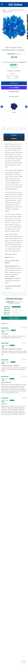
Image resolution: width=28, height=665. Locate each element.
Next (26, 107)
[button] (2, 4)
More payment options (14, 91)
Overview (14, 135)
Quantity (13, 73)
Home (4, 10)
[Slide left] (10, 42)
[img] (4, 328)
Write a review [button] (14, 318)
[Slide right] (17, 42)
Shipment (14, 138)
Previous (2, 107)
